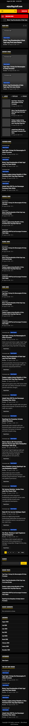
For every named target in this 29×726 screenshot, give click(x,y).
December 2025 (6, 650)
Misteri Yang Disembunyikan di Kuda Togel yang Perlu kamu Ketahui (14, 41)
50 (18, 552)
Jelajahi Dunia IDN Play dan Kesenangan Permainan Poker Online (6, 132)
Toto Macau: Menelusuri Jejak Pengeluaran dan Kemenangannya (13, 534)
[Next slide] (26, 26)
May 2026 (4, 632)
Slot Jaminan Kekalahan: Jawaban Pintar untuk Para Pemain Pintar (13, 490)
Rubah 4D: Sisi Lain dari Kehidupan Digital (13, 512)
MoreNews (24, 722)
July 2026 (4, 625)
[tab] (5, 96)
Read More (6, 349)
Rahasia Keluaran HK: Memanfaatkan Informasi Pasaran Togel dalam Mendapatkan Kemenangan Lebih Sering (14, 443)
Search (4, 559)
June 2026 (4, 629)
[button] (2, 11)
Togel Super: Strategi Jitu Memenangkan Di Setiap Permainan (14, 67)
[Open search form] (15, 11)
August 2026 (5, 622)
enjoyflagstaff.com (14, 6)
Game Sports (7, 37)
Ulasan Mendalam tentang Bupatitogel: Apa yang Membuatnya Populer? (14, 467)
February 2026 (5, 643)
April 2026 (4, 636)
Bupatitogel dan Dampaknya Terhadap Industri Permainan (12, 420)
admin (5, 44)
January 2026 (5, 646)
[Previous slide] (24, 26)
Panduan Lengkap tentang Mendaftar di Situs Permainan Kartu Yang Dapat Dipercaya (6, 123)
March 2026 (5, 639)
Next (22, 552)
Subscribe (24, 11)
